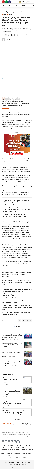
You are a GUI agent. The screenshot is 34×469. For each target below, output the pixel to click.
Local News (4, 348)
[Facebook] (3, 441)
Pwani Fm (25, 446)
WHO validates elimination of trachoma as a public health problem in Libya (17, 290)
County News (5, 365)
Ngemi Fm (24, 449)
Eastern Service (5, 449)
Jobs (12, 453)
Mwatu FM (14, 447)
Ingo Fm (12, 449)
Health (7, 410)
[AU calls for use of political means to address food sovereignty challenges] (27, 412)
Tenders (8, 453)
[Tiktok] (12, 441)
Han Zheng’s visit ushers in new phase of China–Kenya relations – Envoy (16, 201)
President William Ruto (19, 423)
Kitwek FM (21, 447)
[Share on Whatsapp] (9, 35)
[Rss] (18, 441)
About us (3, 453)
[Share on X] (6, 35)
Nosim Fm (30, 449)
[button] (20, 2)
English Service (12, 446)
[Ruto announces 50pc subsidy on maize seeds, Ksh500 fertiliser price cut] (28, 345)
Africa (4, 14)
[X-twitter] (6, 441)
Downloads (16, 453)
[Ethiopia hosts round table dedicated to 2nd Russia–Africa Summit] (27, 379)
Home (3, 12)
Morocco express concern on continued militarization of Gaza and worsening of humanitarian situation (16, 296)
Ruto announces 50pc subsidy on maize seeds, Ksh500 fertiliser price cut (12, 344)
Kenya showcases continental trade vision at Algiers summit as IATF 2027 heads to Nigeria (11, 403)
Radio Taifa (4, 446)
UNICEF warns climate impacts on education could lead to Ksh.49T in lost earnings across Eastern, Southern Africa (11, 392)
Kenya (28, 423)
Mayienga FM (6, 447)
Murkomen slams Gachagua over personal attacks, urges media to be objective (12, 361)
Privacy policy (8, 455)
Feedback (28, 453)
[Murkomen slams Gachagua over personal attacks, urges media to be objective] (28, 362)
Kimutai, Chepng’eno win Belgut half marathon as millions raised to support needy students (12, 335)
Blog (7, 12)
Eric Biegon (9, 39)
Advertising (23, 453)
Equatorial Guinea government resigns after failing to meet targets (15, 215)
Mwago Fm (27, 447)
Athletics (4, 339)
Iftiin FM (18, 449)
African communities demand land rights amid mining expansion (16, 313)
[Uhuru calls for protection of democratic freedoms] (28, 354)
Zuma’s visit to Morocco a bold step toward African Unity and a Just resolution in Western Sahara (17, 307)
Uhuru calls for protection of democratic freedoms (11, 353)
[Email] (11, 35)
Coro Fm (19, 446)
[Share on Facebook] (3, 35)
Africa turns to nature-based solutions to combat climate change (16, 302)
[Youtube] (9, 441)
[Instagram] (15, 441)
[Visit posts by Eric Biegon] (3, 39)
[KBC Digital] (6, 1)
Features (10, 14)
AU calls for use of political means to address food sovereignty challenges (12, 413)
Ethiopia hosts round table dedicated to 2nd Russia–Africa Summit (10, 381)
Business (8, 399)
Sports (8, 339)
